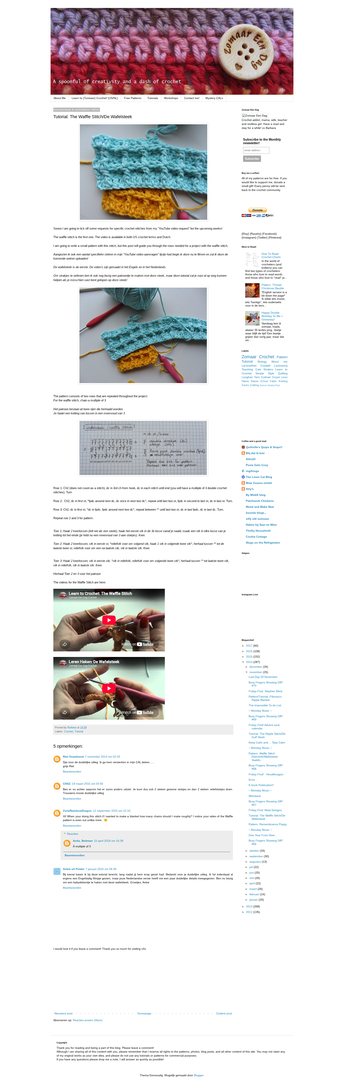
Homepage (144, 1013)
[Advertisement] (143, 981)
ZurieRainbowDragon (77, 810)
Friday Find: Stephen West (265, 691)
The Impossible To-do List (265, 705)
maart (253, 888)
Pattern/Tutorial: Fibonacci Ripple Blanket (265, 698)
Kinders (268, 369)
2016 (249, 651)
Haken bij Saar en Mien (261, 524)
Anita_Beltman (83, 840)
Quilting (282, 373)
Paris (277, 385)
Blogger (198, 1075)
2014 (249, 662)
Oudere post (224, 1013)
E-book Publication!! (261, 785)
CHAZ (67, 783)
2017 (249, 645)
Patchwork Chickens (260, 500)
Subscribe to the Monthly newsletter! (262, 141)
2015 (249, 656)
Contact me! (191, 98)
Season (263, 385)
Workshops (171, 98)
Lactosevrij (280, 365)
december (256, 666)
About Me (60, 98)
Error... (253, 779)
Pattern (282, 357)
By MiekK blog (256, 494)
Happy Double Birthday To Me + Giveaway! (272, 316)
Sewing (271, 385)
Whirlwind (255, 796)
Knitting (283, 381)
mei (252, 878)
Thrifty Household (258, 530)
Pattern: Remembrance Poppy (268, 824)
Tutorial (79, 731)
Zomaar (249, 356)
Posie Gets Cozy (257, 465)
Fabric (273, 381)
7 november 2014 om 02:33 (102, 756)
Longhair (247, 377)
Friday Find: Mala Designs (265, 810)
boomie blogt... (256, 512)
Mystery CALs (214, 98)
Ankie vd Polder (73, 869)
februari (254, 894)
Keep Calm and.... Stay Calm (267, 742)
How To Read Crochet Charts (271, 255)
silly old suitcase (257, 518)
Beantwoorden (72, 771)
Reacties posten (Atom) (88, 1020)
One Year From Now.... (263, 835)
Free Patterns (132, 98)
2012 (249, 912)
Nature (254, 381)
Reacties (72, 833)
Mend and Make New (260, 506)
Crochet (68, 731)
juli (251, 867)
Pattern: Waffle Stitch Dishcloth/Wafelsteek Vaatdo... (263, 757)
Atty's (250, 488)
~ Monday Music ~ (260, 710)
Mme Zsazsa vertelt (259, 483)
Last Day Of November (263, 676)
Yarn (257, 377)
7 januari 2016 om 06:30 (101, 869)
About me (279, 361)
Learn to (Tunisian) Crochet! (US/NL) (95, 98)
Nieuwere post (63, 1013)
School (264, 381)
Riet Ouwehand (73, 756)
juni (252, 872)
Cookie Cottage (256, 536)
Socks (245, 385)
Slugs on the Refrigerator (263, 542)
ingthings (252, 471)
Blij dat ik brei (255, 453)
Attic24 (250, 459)
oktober (254, 850)
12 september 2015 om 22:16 (111, 810)
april (252, 883)
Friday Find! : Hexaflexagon (266, 774)
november (256, 672)
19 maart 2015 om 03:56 (87, 783)
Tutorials (152, 98)
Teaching (247, 369)
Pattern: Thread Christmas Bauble (273, 286)
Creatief (265, 365)
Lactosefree (249, 365)
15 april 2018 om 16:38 (108, 840)
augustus (255, 861)
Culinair (266, 377)
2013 (249, 906)
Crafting (254, 385)
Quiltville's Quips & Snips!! (264, 447)
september (256, 856)
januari (254, 899)
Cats (258, 369)
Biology (262, 361)
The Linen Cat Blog (259, 477)
